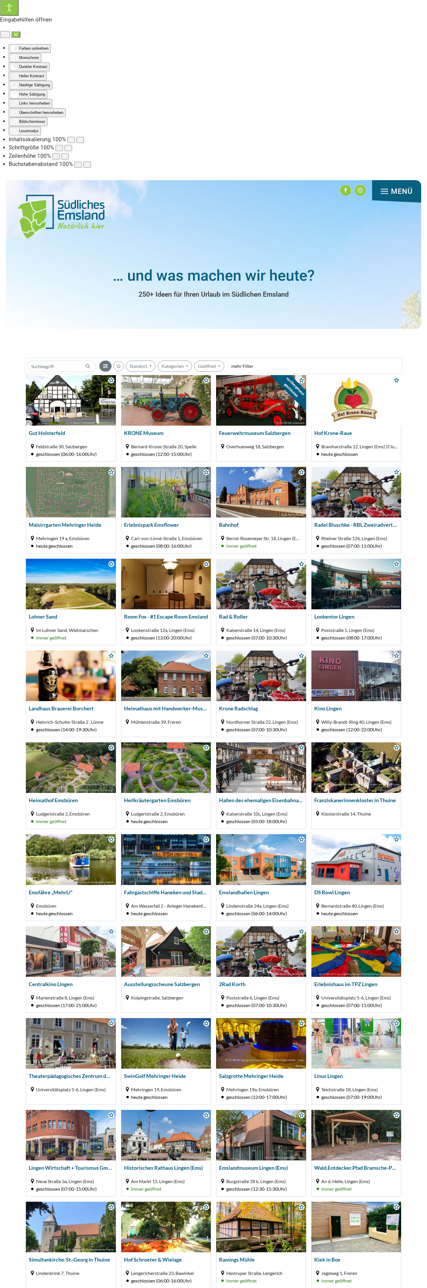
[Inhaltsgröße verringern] (71, 140)
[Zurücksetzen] (5, 34)
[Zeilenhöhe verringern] (56, 156)
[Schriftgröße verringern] (59, 148)
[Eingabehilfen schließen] (15, 34)
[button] (396, 191)
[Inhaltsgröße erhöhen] (80, 140)
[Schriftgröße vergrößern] (68, 148)
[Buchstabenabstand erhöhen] (87, 165)
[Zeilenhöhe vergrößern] (65, 156)
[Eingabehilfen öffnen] (9, 8)
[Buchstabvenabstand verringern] (78, 165)
